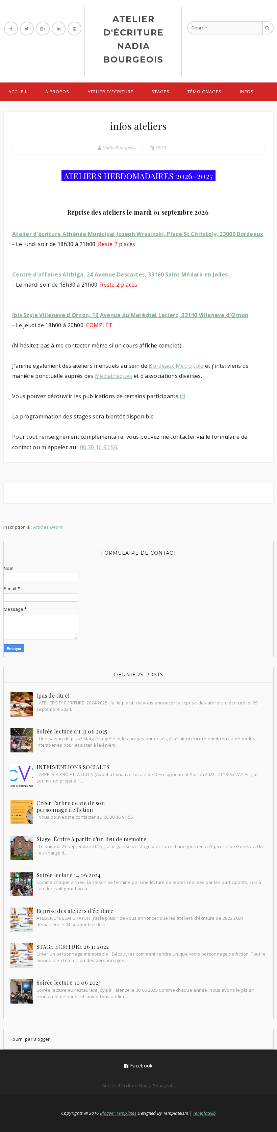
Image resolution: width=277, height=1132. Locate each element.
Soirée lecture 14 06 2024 (68, 874)
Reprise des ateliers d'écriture (74, 910)
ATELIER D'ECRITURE (110, 92)
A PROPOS (57, 92)
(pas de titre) (52, 695)
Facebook (140, 1065)
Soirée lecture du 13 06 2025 (71, 731)
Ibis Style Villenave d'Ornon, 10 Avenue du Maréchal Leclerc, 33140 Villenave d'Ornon (130, 315)
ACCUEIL (17, 92)
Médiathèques (113, 376)
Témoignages (204, 92)
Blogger (41, 1039)
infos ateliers (138, 126)
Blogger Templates (118, 1113)
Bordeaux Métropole (176, 365)
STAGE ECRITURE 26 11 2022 (72, 946)
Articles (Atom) (48, 527)
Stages (160, 92)
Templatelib (204, 1113)
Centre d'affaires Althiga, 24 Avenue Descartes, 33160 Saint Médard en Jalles (120, 274)
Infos (247, 92)
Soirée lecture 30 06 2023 (68, 982)
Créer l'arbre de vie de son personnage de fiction (70, 806)
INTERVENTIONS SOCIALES (73, 767)
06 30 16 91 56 (98, 447)
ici (182, 396)
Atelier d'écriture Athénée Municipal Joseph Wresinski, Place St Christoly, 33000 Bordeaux (137, 234)
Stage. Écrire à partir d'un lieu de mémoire (91, 839)
